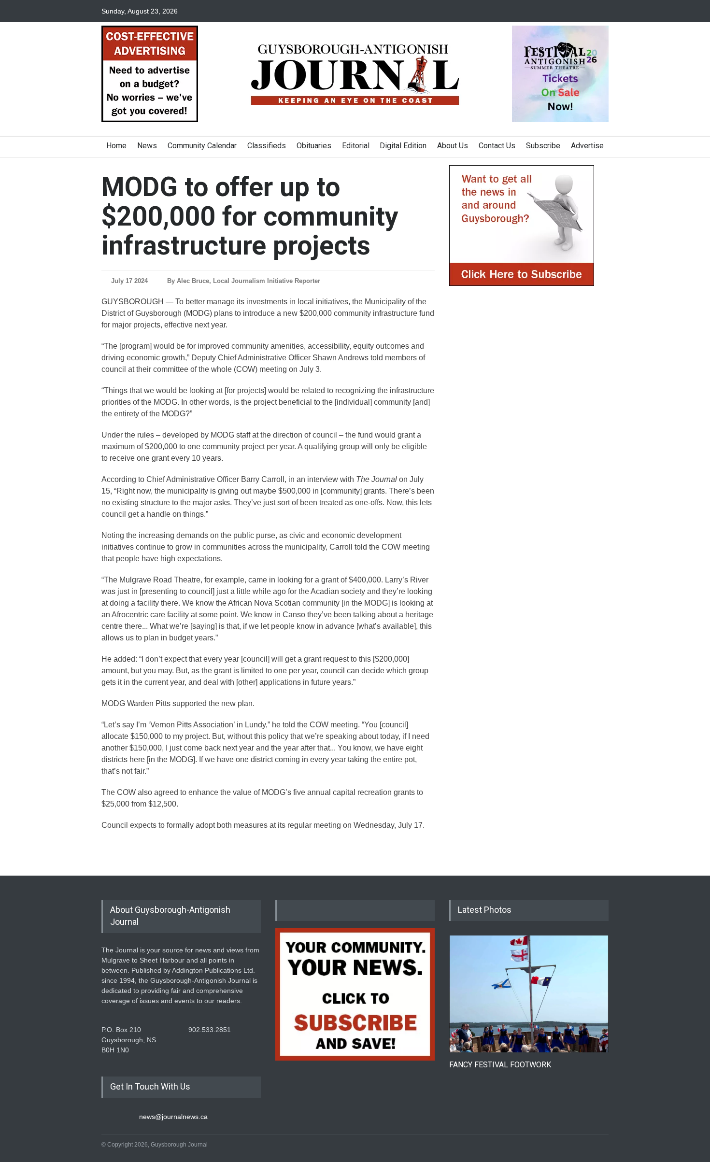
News (147, 145)
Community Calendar (202, 145)
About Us (452, 145)
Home (116, 145)
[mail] (601, 11)
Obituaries (314, 145)
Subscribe (543, 145)
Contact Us (497, 145)
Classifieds (266, 145)
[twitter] (584, 11)
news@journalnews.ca (173, 1116)
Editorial (355, 145)
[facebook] (567, 11)
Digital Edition (403, 145)
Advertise (587, 145)
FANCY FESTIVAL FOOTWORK (500, 1064)
